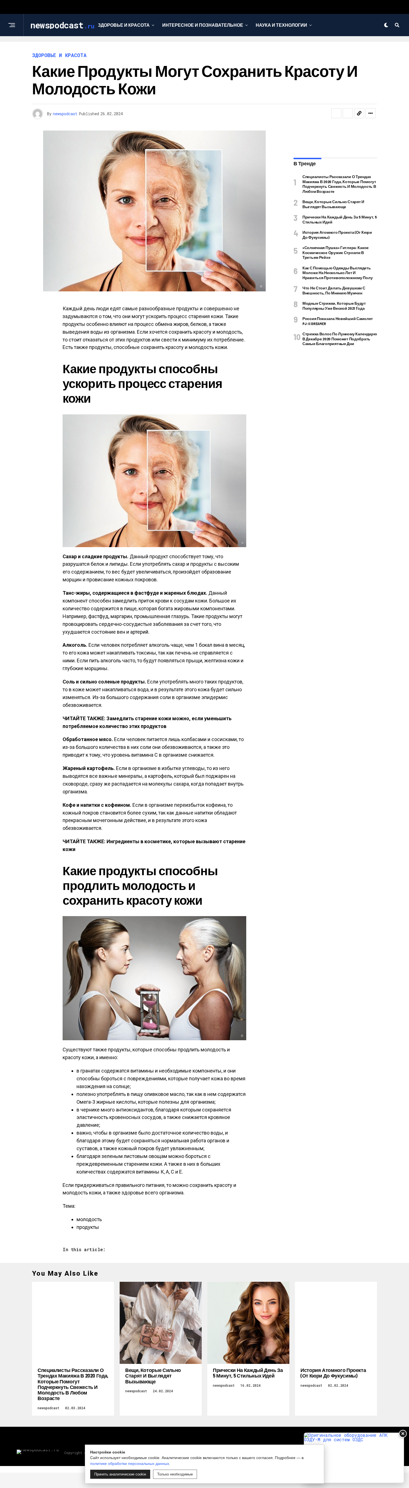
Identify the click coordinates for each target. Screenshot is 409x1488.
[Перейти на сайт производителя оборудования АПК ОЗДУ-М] (354, 1458)
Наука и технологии (281, 25)
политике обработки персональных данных (129, 1463)
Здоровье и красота (124, 25)
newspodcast (65, 113)
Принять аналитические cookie (120, 1474)
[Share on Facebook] (336, 113)
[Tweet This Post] (348, 113)
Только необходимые (175, 1474)
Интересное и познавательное (202, 25)
